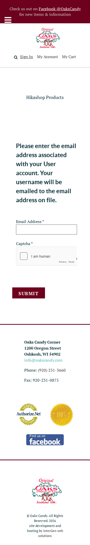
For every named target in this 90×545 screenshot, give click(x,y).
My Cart (69, 56)
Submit (28, 293)
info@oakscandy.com (43, 360)
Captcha (24, 243)
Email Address (30, 221)
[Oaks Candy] (48, 38)
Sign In (26, 56)
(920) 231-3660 (52, 370)
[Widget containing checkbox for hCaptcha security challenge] (46, 256)
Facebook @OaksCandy (60, 8)
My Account (47, 56)
